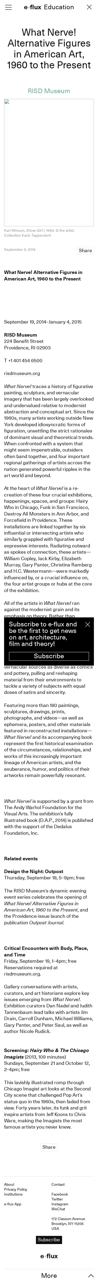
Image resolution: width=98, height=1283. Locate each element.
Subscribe (49, 656)
